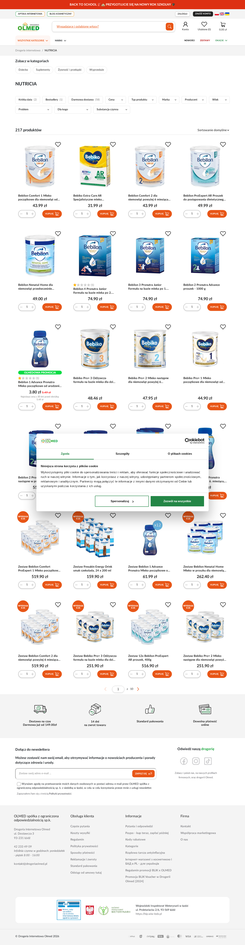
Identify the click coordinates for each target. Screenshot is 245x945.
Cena (111, 99)
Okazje (219, 40)
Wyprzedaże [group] (96, 70)
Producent (191, 99)
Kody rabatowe (135, 839)
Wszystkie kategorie (31, 40)
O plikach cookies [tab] (180, 453)
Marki (58, 40)
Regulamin (77, 839)
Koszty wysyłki (80, 833)
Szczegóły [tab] (123, 453)
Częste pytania (80, 826)
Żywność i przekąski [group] (69, 70)
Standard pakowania (83, 866)
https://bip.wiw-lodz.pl (149, 914)
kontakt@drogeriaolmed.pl (30, 863)
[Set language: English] (222, 14)
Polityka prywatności (84, 846)
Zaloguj (182, 14)
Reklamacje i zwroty (83, 859)
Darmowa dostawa (85, 99)
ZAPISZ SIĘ (141, 774)
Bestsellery (54, 99)
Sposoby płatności (82, 852)
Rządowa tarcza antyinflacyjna (145, 852)
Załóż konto (203, 14)
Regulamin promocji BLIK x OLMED (148, 870)
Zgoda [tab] (65, 453)
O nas (184, 839)
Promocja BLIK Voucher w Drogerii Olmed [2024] (147, 879)
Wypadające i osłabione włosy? (78, 26)
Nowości (189, 40)
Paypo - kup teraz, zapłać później (147, 833)
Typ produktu (139, 99)
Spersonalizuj (120, 501)
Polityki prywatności (60, 794)
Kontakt (185, 826)
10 (131, 689)
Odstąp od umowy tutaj (86, 872)
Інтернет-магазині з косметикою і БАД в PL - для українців (148, 861)
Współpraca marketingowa (198, 833)
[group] (122, 4)
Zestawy (205, 40)
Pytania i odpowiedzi (139, 826)
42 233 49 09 (23, 846)
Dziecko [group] (23, 70)
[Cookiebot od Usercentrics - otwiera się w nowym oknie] (187, 441)
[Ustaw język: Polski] (217, 14)
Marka (166, 99)
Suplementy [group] (43, 70)
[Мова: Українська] (227, 14)
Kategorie (131, 846)
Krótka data (28, 99)
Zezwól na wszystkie (177, 501)
